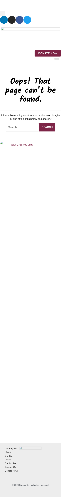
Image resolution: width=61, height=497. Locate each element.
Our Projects (11, 448)
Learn (8, 459)
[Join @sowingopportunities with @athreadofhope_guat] (54, 185)
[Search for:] (22, 127)
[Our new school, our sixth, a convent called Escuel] (54, 327)
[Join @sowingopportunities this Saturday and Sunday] (7, 352)
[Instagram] (12, 20)
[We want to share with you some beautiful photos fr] (23, 210)
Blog (13, 5)
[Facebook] (19, 20)
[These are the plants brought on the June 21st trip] (38, 197)
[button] (2, 13)
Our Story (9, 456)
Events (21, 5)
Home (5, 5)
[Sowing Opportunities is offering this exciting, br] (23, 316)
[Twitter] (27, 20)
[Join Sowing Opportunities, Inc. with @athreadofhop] (38, 338)
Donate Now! (11, 471)
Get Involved (11, 463)
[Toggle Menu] (56, 59)
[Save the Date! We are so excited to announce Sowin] (7, 210)
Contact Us (33, 5)
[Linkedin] (4, 20)
